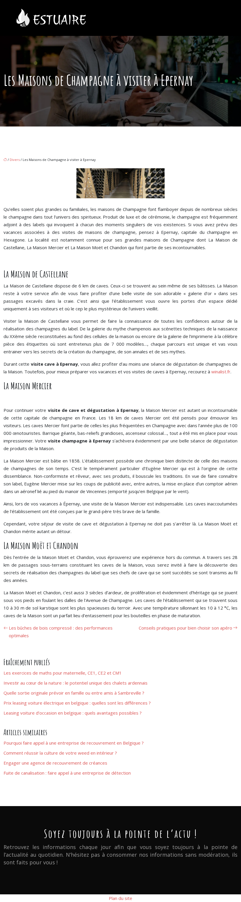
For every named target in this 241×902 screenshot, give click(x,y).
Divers (15, 159)
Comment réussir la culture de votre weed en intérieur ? (60, 753)
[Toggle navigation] (220, 18)
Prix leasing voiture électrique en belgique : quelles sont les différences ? (77, 703)
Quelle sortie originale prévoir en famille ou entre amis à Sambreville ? (74, 693)
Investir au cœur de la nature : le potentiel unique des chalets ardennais (76, 683)
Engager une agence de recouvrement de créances (55, 763)
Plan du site (120, 898)
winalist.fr (220, 372)
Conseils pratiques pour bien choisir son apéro (185, 628)
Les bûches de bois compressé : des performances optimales (61, 631)
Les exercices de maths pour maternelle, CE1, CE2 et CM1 (63, 673)
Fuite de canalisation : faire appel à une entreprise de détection (67, 773)
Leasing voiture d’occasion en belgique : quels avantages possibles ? (73, 713)
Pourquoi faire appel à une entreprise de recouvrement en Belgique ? (74, 743)
